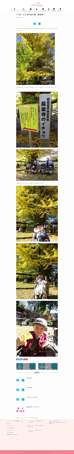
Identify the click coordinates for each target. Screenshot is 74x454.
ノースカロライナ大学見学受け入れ (34, 430)
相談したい (9, 423)
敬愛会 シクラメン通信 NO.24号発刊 (35, 425)
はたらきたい (9, 430)
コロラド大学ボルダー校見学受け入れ (35, 420)
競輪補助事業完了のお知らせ (12, 434)
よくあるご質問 (10, 432)
